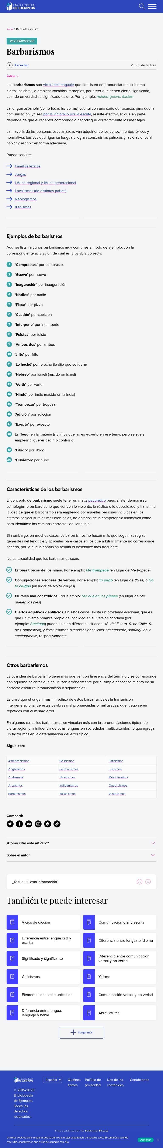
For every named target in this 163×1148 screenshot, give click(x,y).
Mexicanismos (118, 777)
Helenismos (67, 777)
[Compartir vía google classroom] (38, 823)
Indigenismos (68, 785)
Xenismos (23, 207)
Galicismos (66, 761)
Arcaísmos (15, 785)
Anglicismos (16, 769)
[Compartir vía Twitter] (10, 823)
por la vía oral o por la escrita (67, 114)
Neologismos (26, 199)
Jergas (20, 174)
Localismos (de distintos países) (40, 190)
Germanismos (69, 769)
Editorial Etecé (96, 1131)
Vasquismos (117, 793)
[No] (158, 1140)
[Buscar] (142, 6)
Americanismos (18, 761)
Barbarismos (17, 793)
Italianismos (67, 793)
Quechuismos (118, 785)
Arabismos (15, 777)
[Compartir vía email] (28, 823)
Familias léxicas (27, 166)
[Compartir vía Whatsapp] (47, 823)
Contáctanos (139, 1079)
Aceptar (145, 1139)
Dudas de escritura (27, 29)
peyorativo (97, 500)
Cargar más (85, 1032)
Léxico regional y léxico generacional (45, 182)
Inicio (10, 29)
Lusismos (115, 769)
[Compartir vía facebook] (19, 823)
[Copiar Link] (56, 823)
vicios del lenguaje (58, 84)
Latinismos (116, 761)
